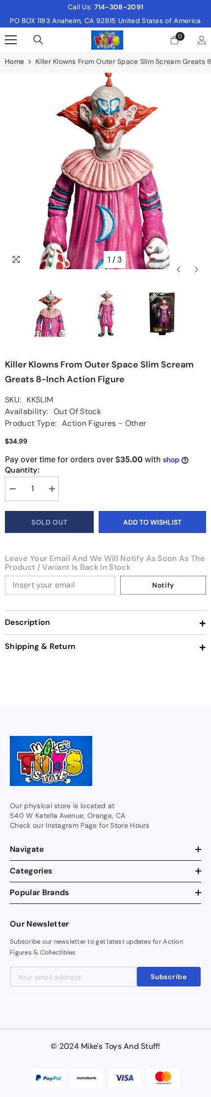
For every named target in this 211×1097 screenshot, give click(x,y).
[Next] (196, 259)
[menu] (11, 40)
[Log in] (202, 40)
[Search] (38, 40)
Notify (163, 585)
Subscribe (168, 976)
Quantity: (22, 470)
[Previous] (178, 259)
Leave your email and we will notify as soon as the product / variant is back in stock (105, 563)
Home (14, 61)
